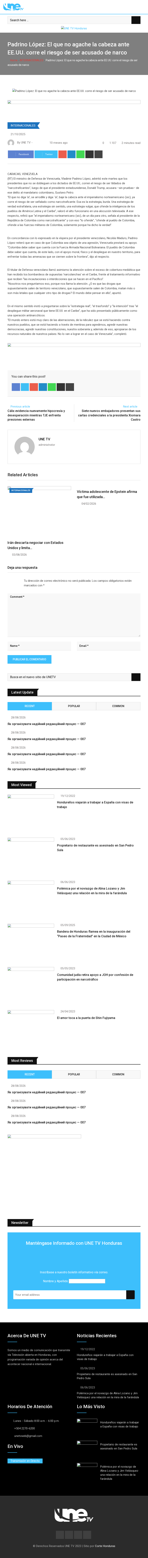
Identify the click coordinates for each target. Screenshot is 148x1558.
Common (118, 706)
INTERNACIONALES (31, 60)
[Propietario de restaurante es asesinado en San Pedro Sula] (31, 856)
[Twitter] (25, 387)
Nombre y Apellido (55, 1281)
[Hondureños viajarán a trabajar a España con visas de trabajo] (31, 813)
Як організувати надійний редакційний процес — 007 (47, 724)
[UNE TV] (38, 142)
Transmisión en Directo (25, 1461)
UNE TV (44, 439)
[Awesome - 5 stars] (20, 580)
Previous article (20, 406)
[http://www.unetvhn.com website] (34, 142)
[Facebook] (16, 387)
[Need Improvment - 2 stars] (10, 580)
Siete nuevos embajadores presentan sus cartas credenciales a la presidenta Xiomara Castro (109, 415)
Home (14, 60)
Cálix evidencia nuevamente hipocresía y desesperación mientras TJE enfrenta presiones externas (36, 415)
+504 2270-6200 (24, 1428)
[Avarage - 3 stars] (13, 580)
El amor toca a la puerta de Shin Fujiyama (86, 1018)
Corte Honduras (105, 1546)
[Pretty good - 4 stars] (16, 580)
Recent (30, 706)
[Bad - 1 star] (7, 580)
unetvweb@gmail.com (28, 1436)
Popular (74, 706)
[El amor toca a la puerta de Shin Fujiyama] (31, 1028)
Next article (130, 406)
